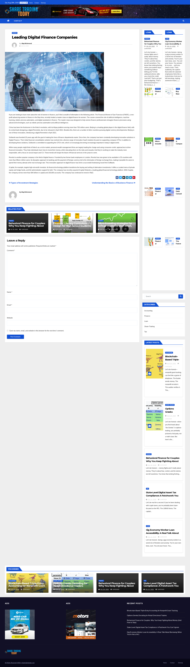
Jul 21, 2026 (152, 499)
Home (31, 3)
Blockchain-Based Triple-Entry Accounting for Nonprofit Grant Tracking (26, 586)
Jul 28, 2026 (150, 46)
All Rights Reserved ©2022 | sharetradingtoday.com (20, 663)
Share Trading (149, 326)
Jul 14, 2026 (171, 46)
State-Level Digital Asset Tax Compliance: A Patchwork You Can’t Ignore (162, 495)
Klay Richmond (27, 43)
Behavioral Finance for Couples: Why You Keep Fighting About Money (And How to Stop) (27, 226)
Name (9, 292)
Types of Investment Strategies (24, 183)
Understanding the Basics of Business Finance (113, 183)
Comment (11, 250)
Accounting (148, 311)
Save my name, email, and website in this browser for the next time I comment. (36, 331)
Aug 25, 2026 (171, 363)
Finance (14, 32)
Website (10, 318)
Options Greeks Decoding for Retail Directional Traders (70, 584)
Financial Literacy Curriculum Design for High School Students (72, 224)
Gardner (24, 229)
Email (9, 305)
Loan (167, 38)
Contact (37, 3)
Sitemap (43, 3)
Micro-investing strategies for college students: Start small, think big (115, 226)
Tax (145, 332)
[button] (183, 21)
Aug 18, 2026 (171, 416)
